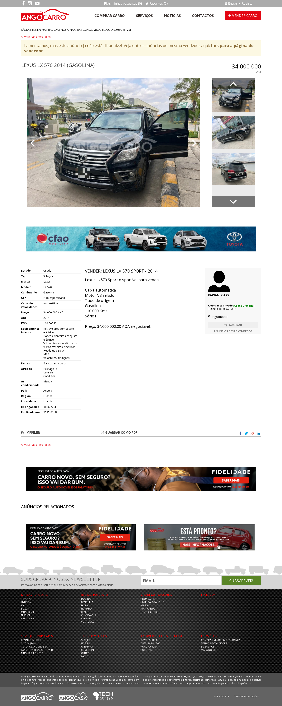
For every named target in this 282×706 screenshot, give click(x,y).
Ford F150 (147, 650)
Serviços (144, 15)
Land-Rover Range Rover (37, 650)
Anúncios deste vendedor (233, 331)
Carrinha (87, 646)
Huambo (86, 608)
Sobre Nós (208, 646)
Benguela (87, 602)
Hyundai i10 (148, 599)
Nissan (25, 615)
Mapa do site (209, 650)
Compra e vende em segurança (220, 640)
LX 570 (65, 29)
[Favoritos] (233, 325)
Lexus (57, 29)
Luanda (76, 29)
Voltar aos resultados (37, 37)
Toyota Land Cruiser (34, 646)
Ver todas (27, 618)
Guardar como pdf (121, 432)
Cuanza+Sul (88, 615)
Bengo (85, 612)
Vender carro (244, 15)
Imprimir (33, 432)
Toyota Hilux (149, 640)
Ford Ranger (149, 646)
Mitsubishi (27, 612)
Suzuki (25, 608)
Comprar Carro (109, 15)
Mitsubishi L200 (150, 643)
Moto (84, 656)
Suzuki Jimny (28, 643)
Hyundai (26, 602)
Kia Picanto (148, 608)
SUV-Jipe (47, 29)
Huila (84, 605)
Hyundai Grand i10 (152, 602)
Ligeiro (85, 643)
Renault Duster (31, 640)
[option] (113, 142)
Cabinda (86, 618)
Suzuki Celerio (150, 612)
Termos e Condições (214, 643)
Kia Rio (145, 605)
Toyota (26, 599)
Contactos (203, 15)
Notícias (172, 15)
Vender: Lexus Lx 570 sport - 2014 (113, 29)
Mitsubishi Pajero (32, 653)
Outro (85, 653)
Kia (23, 605)
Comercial (87, 650)
